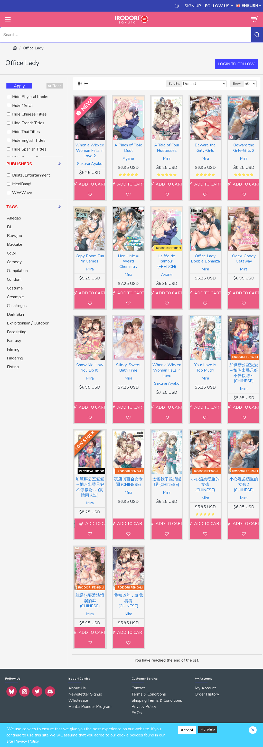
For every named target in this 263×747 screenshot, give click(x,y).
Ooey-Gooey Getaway (244, 258)
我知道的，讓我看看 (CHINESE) (128, 601)
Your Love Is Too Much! (205, 367)
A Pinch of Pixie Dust (128, 148)
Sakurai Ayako (89, 163)
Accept (187, 730)
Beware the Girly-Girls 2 (244, 148)
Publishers (19, 164)
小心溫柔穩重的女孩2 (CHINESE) (243, 485)
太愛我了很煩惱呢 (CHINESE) (166, 482)
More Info (208, 729)
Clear (56, 86)
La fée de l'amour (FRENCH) (166, 261)
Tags (12, 207)
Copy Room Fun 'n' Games (90, 258)
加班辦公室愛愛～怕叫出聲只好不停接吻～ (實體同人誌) (90, 487)
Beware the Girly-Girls (205, 148)
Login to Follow (236, 64)
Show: (236, 84)
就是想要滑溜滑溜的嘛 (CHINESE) (90, 601)
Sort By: (174, 84)
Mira (167, 158)
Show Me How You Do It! (89, 367)
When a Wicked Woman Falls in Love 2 (89, 151)
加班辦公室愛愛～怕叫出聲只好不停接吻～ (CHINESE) (243, 373)
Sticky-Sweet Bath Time (128, 367)
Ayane (128, 158)
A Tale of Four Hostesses (166, 148)
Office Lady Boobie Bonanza (205, 258)
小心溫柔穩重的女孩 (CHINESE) (205, 485)
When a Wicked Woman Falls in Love (166, 370)
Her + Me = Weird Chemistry (128, 261)
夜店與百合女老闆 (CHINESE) (128, 482)
